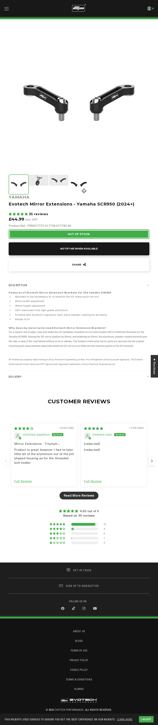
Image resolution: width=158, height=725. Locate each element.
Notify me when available (79, 248)
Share (77, 264)
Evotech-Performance (69, 709)
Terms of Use (79, 650)
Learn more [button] (125, 719)
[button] (19, 214)
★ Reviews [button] (154, 366)
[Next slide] (152, 461)
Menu (6, 8)
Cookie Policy (79, 669)
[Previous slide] (6, 461)
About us (79, 631)
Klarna (79, 688)
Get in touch (82, 570)
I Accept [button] (146, 719)
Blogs (79, 640)
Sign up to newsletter (82, 585)
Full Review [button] (23, 481)
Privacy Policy (79, 660)
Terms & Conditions (79, 679)
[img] (24, 429)
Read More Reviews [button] (79, 495)
